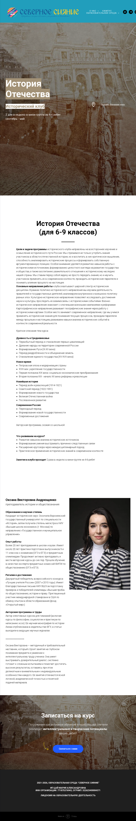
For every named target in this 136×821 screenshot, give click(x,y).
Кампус (107, 11)
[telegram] (131, 12)
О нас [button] (93, 11)
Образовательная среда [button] (101, 13)
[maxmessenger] (125, 12)
